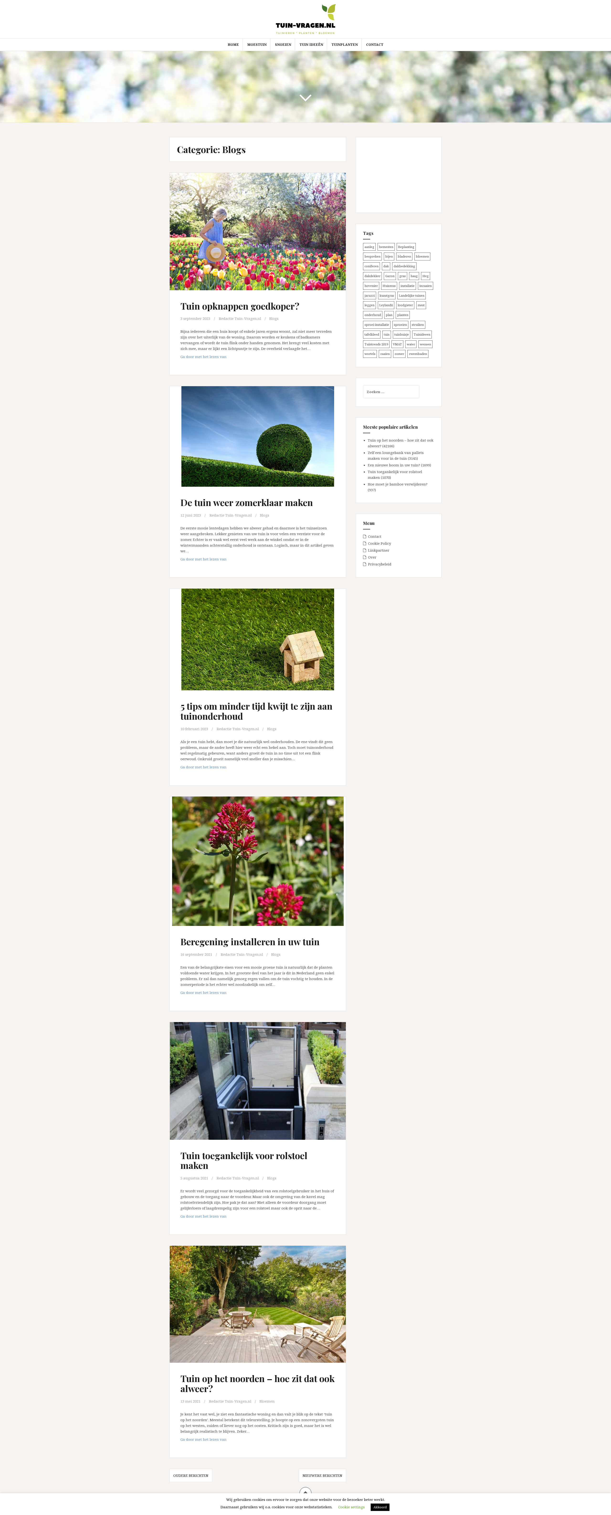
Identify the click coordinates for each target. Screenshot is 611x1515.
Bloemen (267, 1401)
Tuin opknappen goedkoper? (239, 306)
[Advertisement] (393, 174)
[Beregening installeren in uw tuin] (257, 861)
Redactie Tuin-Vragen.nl (240, 318)
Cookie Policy (379, 543)
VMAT (397, 344)
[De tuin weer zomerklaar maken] (257, 439)
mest (421, 305)
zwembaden (418, 354)
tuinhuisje (401, 334)
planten (402, 315)
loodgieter (405, 305)
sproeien (400, 324)
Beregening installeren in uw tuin (250, 941)
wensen (425, 344)
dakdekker (372, 276)
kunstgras (386, 295)
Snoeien (283, 44)
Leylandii (386, 305)
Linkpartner (378, 550)
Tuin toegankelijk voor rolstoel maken (243, 1160)
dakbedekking (404, 266)
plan (389, 315)
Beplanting (406, 247)
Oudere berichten (190, 1475)
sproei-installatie (376, 324)
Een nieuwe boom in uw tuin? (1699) (399, 465)
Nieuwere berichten (322, 1475)
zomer (399, 354)
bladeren (404, 256)
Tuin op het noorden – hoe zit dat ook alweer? (257, 1383)
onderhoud (372, 315)
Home (233, 44)
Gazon (390, 276)
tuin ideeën (311, 44)
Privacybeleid (379, 564)
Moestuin (257, 44)
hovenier (371, 286)
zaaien (385, 354)
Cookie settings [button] (351, 1506)
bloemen (422, 256)
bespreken (372, 256)
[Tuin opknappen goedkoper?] (257, 232)
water (411, 344)
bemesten (386, 247)
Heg (425, 276)
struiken (418, 324)
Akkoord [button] (380, 1507)
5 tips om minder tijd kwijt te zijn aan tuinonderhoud (256, 711)
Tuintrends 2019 (376, 344)
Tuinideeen (422, 334)
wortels (369, 354)
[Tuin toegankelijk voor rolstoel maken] (257, 1082)
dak (386, 266)
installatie (407, 286)
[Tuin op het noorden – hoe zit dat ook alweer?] (257, 1305)
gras (402, 276)
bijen (389, 256)
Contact (374, 44)
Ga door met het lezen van (213, 358)
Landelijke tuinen (411, 295)
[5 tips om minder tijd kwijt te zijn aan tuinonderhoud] (257, 642)
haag (414, 276)
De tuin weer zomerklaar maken (246, 502)
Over (372, 557)
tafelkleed (371, 334)
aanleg (369, 247)
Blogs (274, 318)
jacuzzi (369, 295)
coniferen (371, 266)
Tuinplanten (345, 44)
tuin (387, 334)
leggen (369, 305)
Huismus (389, 286)
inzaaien (425, 286)
